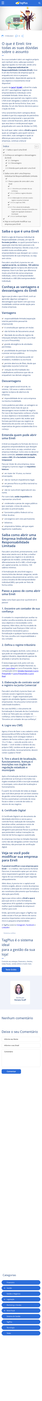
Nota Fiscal (11, 1311)
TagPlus (9, 1322)
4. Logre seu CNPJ (19, 202)
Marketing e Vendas (14, 1305)
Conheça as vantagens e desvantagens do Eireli (20, 156)
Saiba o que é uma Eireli (17, 150)
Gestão (9, 1288)
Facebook (30, 925)
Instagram (21, 925)
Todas (9, 1333)
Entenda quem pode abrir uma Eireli (22, 168)
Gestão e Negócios (13, 1294)
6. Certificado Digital (20, 216)
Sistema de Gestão (13, 1316)
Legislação (10, 1299)
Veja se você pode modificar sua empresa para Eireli (18, 222)
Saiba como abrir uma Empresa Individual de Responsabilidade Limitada (21, 174)
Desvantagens (16, 163)
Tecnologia (10, 1327)
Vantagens (15, 160)
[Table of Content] (37, 146)
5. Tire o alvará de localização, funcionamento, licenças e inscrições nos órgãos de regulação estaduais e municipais (24, 210)
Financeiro (10, 1282)
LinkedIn (5, 927)
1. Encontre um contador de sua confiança (21, 190)
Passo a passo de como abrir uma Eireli (21, 182)
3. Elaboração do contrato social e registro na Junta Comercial (22, 199)
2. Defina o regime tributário (23, 193)
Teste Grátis (11, 969)
